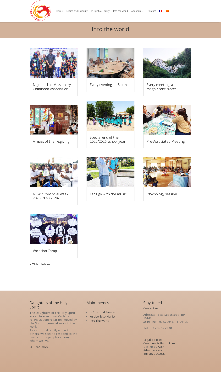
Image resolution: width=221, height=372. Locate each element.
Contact (152, 10)
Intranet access (154, 354)
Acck (161, 347)
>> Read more (39, 347)
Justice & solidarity (102, 316)
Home (59, 10)
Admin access (152, 350)
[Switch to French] (160, 11)
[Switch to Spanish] (167, 11)
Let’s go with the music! (108, 194)
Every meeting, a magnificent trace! (161, 86)
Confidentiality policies (159, 343)
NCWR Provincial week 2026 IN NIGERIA (50, 196)
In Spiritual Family (100, 10)
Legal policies (152, 340)
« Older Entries (40, 264)
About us (136, 10)
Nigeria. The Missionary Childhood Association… (52, 86)
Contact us (150, 308)
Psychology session (162, 194)
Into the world (120, 10)
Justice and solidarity (77, 10)
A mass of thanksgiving (51, 141)
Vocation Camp (45, 251)
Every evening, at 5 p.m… (109, 84)
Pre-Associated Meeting (166, 141)
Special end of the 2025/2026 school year (108, 139)
